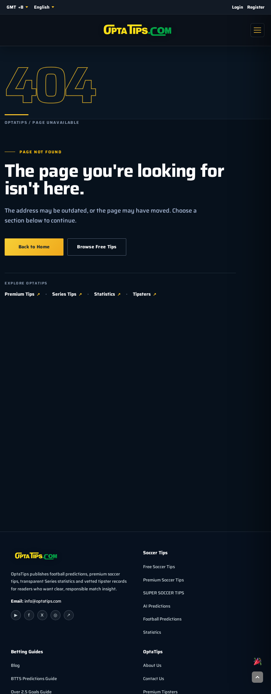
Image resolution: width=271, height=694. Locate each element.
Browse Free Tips (96, 246)
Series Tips (64, 294)
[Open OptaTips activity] (257, 661)
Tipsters (142, 294)
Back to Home (34, 246)
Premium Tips (19, 294)
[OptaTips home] (135, 30)
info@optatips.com (42, 601)
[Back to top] (257, 677)
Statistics (104, 294)
